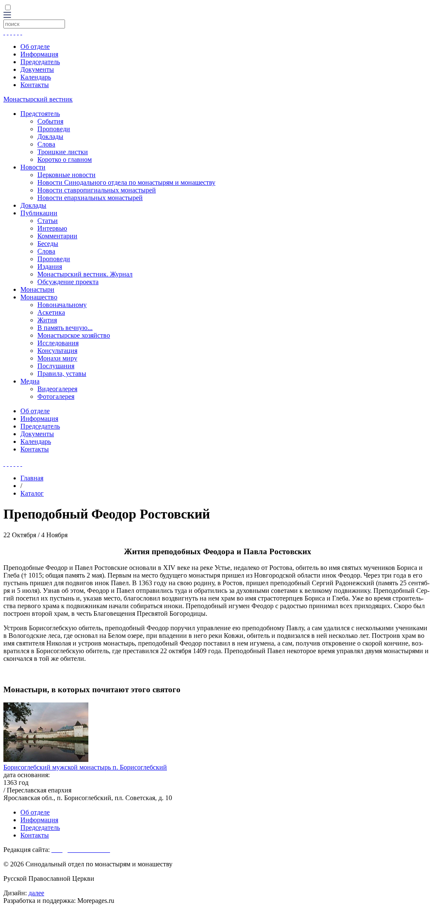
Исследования (58, 343)
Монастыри (37, 289)
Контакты (34, 84)
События (50, 121)
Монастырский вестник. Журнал (85, 274)
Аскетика (51, 312)
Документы (37, 69)
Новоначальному (62, 304)
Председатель (40, 61)
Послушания (55, 365)
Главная (31, 478)
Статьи (47, 220)
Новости (32, 167)
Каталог (32, 493)
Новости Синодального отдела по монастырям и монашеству (126, 182)
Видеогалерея (57, 388)
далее (36, 893)
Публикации (38, 213)
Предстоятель (40, 113)
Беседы (47, 243)
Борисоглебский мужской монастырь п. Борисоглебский (85, 767)
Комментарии (57, 236)
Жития (47, 320)
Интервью (52, 228)
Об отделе (35, 46)
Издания (49, 266)
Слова (46, 144)
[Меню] (7, 15)
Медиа (30, 381)
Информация (39, 54)
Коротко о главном (64, 159)
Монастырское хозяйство (73, 335)
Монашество (38, 297)
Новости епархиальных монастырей (90, 197)
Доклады (50, 136)
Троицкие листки (62, 151)
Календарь (35, 77)
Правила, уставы (61, 373)
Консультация (57, 350)
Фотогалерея (55, 396)
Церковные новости (66, 174)
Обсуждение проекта (68, 281)
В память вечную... (65, 327)
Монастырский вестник (38, 99)
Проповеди (53, 129)
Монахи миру (57, 358)
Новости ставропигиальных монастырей (96, 190)
